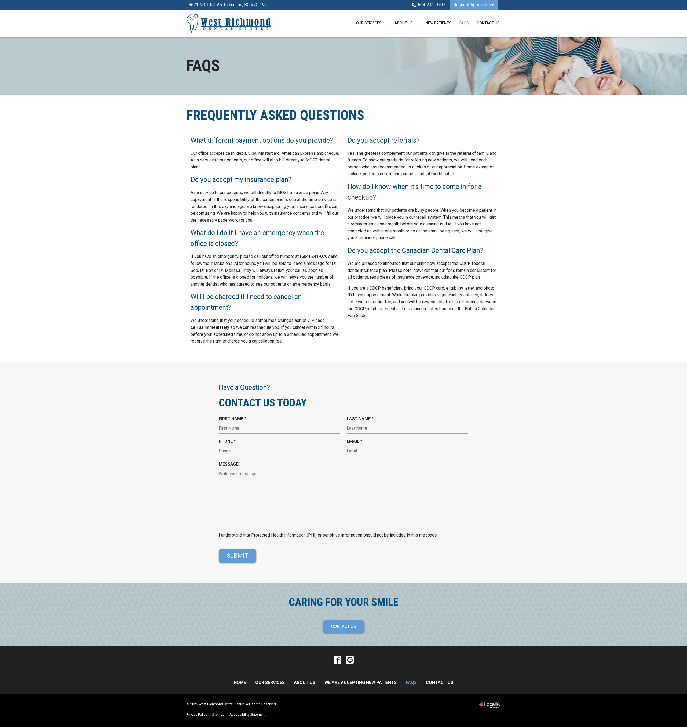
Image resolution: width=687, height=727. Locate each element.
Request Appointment (474, 4)
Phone (228, 441)
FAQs (464, 23)
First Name (234, 419)
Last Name (361, 419)
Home (240, 682)
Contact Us (488, 23)
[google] (350, 660)
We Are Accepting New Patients (360, 682)
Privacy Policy (197, 714)
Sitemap (218, 714)
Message (229, 464)
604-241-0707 (431, 4)
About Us (403, 23)
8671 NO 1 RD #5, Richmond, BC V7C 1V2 (228, 4)
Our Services (369, 23)
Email (356, 441)
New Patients (438, 23)
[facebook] (337, 660)
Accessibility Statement (247, 714)
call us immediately (210, 327)
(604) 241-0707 (315, 256)
